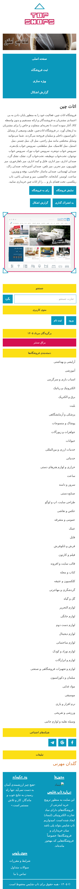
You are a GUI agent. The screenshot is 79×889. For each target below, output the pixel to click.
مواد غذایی (68, 686)
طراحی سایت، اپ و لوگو (60, 502)
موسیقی (70, 695)
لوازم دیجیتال (67, 633)
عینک (72, 528)
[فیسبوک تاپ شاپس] (72, 742)
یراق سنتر (40, 342)
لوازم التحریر (67, 607)
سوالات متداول (20, 867)
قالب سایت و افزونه (63, 563)
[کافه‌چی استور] (39, 42)
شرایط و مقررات (19, 860)
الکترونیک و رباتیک (64, 388)
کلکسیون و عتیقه (64, 581)
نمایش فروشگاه (65, 190)
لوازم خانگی (67, 616)
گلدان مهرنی (64, 763)
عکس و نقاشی (66, 510)
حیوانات (70, 440)
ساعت (71, 475)
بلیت (72, 405)
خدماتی (70, 458)
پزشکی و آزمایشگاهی (62, 414)
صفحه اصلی (39, 58)
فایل (72, 537)
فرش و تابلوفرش (64, 546)
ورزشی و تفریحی (64, 712)
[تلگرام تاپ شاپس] (52, 742)
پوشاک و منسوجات (63, 423)
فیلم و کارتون (67, 554)
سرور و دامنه (67, 484)
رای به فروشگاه (40, 190)
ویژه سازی (39, 81)
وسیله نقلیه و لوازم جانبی (59, 721)
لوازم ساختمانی (65, 642)
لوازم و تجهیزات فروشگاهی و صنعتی (52, 668)
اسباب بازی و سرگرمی (61, 379)
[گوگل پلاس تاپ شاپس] (62, 742)
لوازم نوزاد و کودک (64, 651)
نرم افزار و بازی (65, 703)
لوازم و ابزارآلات (65, 660)
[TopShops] (39, 14)
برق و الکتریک (66, 396)
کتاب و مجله (67, 572)
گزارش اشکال (39, 92)
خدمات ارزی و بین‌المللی (60, 449)
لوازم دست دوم (65, 625)
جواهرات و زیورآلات (63, 432)
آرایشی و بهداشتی (64, 361)
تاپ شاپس (32, 884)
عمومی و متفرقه (64, 519)
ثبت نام (58, 320)
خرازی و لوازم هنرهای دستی (57, 467)
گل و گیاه (69, 598)
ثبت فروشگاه (39, 70)
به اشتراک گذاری (64, 202)
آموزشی (70, 370)
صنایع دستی (68, 493)
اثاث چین (68, 106)
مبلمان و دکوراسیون (63, 677)
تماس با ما (19, 873)
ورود (71, 320)
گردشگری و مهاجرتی (62, 589)
